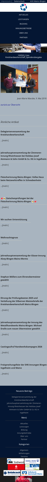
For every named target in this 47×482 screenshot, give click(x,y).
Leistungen (23, 19)
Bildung (23, 24)
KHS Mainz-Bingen (38, 1)
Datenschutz (19, 1)
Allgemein (24, 450)
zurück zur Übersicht (10, 104)
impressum (6, 1)
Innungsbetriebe (24, 28)
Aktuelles (23, 15)
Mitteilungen (24, 453)
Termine (24, 456)
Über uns (23, 33)
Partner (23, 37)
